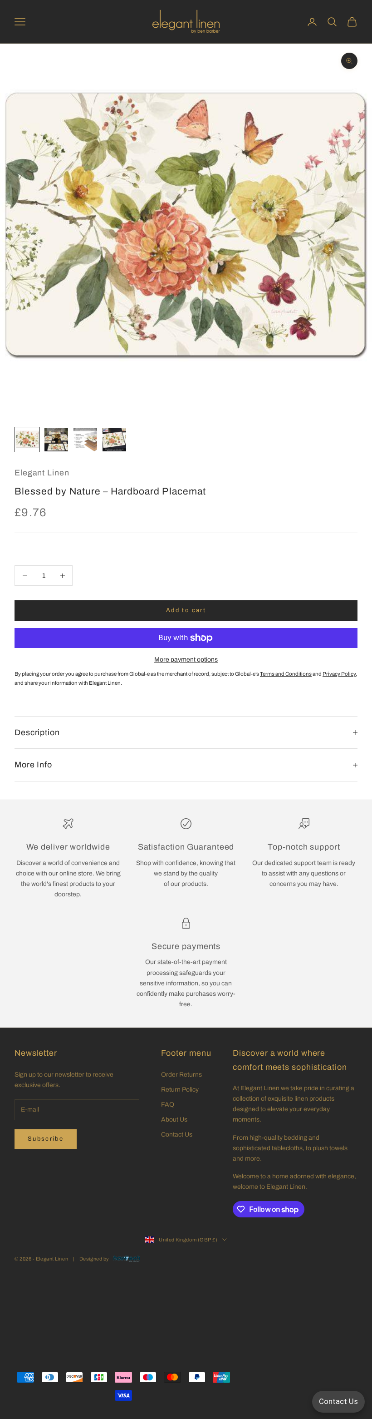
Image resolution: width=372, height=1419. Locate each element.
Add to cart (186, 610)
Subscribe (46, 1139)
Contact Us (176, 1134)
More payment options (186, 659)
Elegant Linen (42, 472)
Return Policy (180, 1089)
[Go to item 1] (27, 439)
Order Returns (181, 1074)
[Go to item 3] (85, 439)
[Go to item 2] (56, 439)
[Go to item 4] (114, 439)
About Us (174, 1119)
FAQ (167, 1104)
